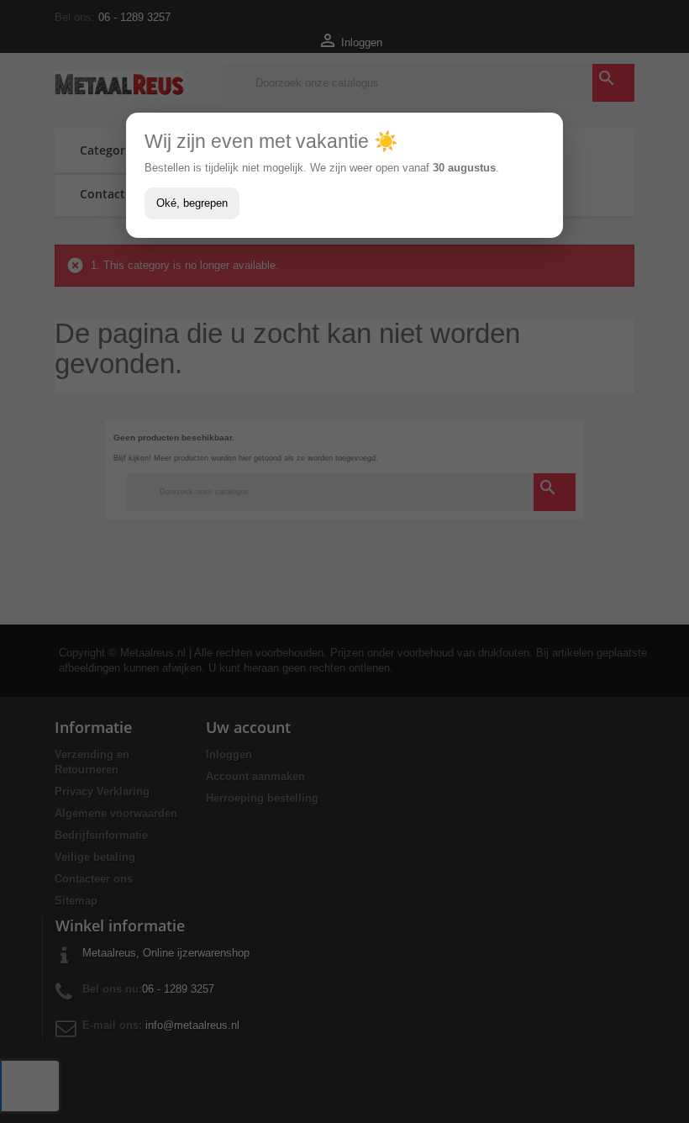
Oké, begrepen (192, 203)
